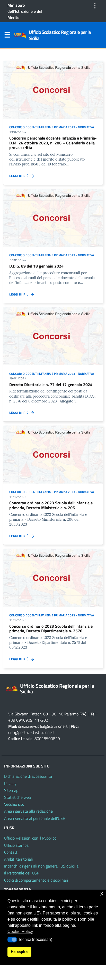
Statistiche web (17, 797)
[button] (12, 939)
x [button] (101, 893)
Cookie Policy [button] (20, 931)
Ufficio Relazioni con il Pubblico (30, 838)
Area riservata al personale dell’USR (34, 818)
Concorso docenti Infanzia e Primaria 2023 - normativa (51, 127)
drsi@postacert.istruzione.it (31, 732)
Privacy (10, 783)
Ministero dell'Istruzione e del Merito (24, 11)
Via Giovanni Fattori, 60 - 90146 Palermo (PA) (47, 714)
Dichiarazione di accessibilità (28, 776)
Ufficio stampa (16, 845)
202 (44, 720)
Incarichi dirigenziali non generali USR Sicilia (41, 866)
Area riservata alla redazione (28, 811)
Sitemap (11, 790)
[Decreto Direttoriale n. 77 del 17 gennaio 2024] (53, 335)
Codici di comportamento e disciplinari (36, 880)
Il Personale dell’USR (22, 873)
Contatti (11, 852)
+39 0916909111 (23, 720)
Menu (7, 35)
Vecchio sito (14, 804)
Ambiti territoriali (18, 859)
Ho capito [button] (19, 952)
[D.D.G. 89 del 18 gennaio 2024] (53, 217)
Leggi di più (20, 176)
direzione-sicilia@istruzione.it (43, 726)
